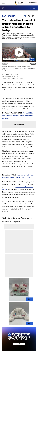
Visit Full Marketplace (11, 221)
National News (9, 16)
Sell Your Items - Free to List (17, 218)
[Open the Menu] (3, 2)
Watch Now (32, 2)
